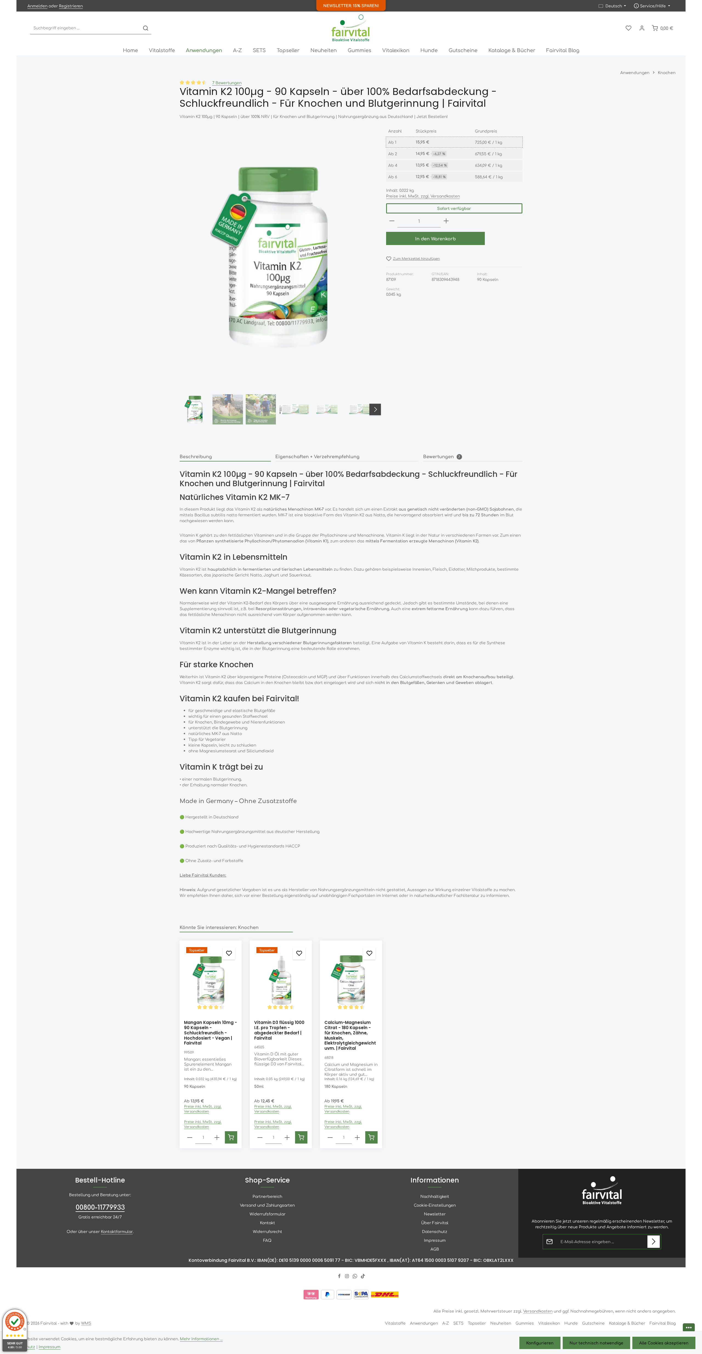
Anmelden (37, 5)
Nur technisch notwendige (596, 1342)
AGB (435, 1248)
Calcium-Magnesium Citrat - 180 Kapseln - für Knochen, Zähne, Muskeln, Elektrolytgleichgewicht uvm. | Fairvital (350, 1035)
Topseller (477, 1323)
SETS (458, 1323)
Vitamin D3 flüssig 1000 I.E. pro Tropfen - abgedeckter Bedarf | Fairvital (279, 1030)
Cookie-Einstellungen (435, 1205)
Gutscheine (593, 1323)
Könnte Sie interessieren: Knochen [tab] (219, 927)
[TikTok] (363, 1276)
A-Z (445, 1323)
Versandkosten (538, 1310)
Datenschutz (434, 1231)
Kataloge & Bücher (627, 1323)
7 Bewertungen (227, 82)
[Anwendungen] (204, 49)
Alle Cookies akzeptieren (664, 1342)
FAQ (267, 1240)
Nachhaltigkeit (434, 1196)
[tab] (225, 456)
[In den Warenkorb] (231, 1137)
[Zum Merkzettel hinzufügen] (229, 953)
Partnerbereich (267, 1196)
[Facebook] (340, 1276)
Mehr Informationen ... (201, 1338)
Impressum (435, 1240)
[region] (277, 277)
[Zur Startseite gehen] (351, 28)
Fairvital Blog (663, 1323)
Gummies (525, 1323)
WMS (86, 1323)
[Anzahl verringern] (392, 221)
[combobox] (85, 28)
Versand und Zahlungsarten (267, 1205)
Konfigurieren (540, 1342)
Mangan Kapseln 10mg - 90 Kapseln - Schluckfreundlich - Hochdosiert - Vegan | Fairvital (210, 1033)
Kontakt (267, 1222)
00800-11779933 (100, 1207)
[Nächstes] (375, 409)
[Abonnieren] (653, 1241)
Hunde (571, 1323)
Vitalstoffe (395, 1323)
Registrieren (71, 5)
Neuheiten (500, 1323)
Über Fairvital (434, 1222)
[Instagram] (347, 1276)
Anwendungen (424, 1323)
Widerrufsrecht (267, 1231)
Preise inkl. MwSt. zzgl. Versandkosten (423, 195)
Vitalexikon (549, 1323)
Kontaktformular (117, 1231)
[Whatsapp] (355, 1276)
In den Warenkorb (435, 238)
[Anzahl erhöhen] (446, 221)
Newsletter (435, 1213)
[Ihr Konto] (642, 28)
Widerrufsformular (267, 1213)
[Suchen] (145, 28)
